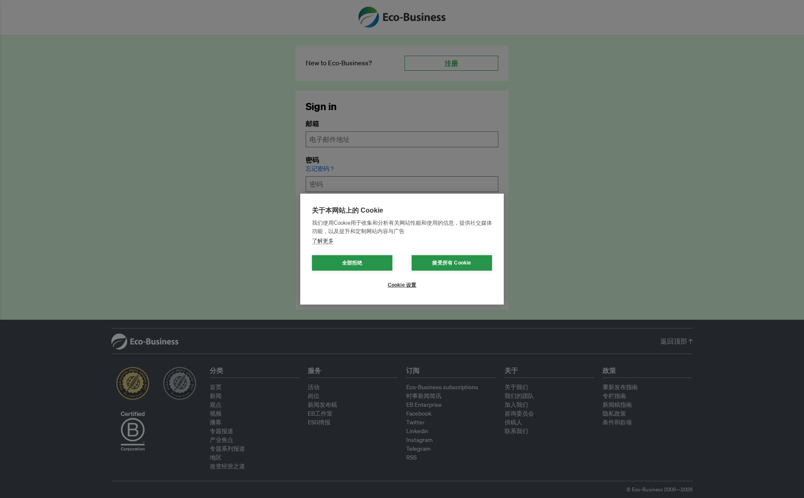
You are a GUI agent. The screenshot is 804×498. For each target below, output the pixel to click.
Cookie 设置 (402, 285)
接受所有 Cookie (451, 263)
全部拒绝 (352, 263)
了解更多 (323, 241)
